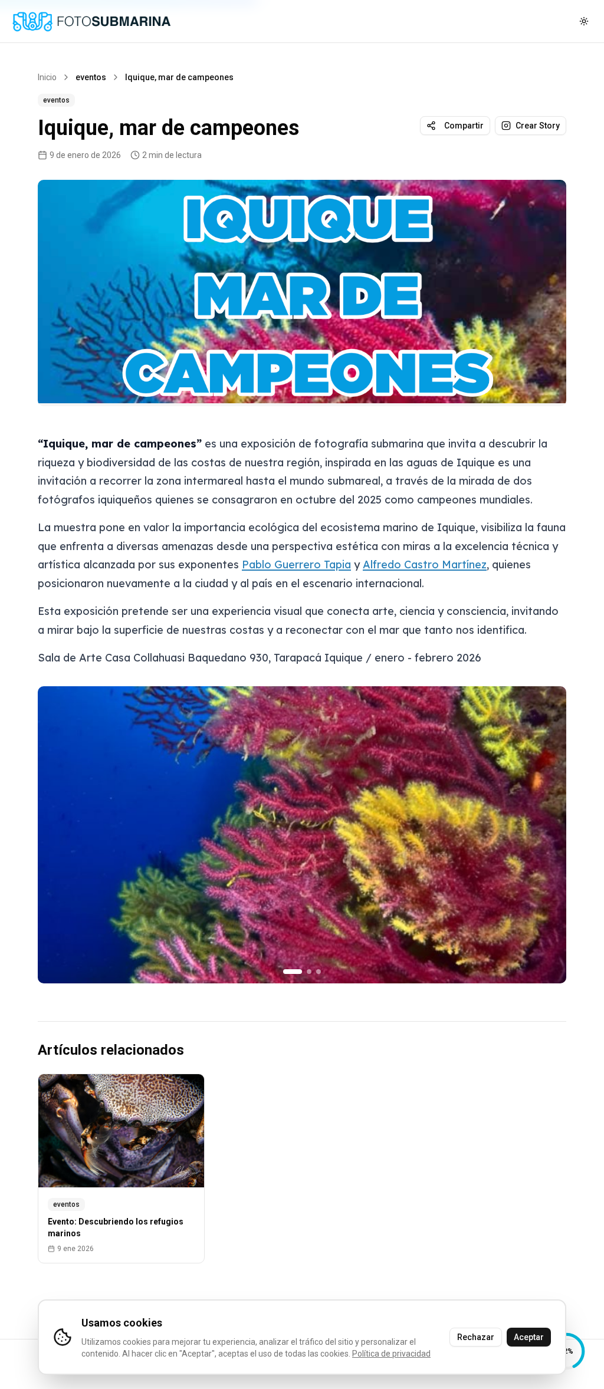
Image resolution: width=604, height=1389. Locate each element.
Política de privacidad (391, 1353)
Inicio (47, 77)
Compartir (464, 125)
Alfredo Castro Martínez (425, 564)
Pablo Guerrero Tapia (296, 564)
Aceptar (529, 1337)
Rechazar (475, 1337)
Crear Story (538, 125)
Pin (545, 198)
